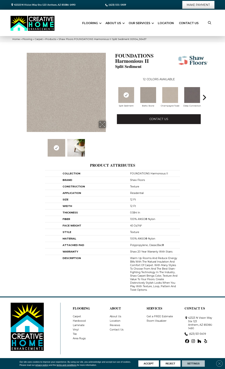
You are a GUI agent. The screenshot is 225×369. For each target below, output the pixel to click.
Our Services (139, 23)
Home (16, 39)
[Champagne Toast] (170, 95)
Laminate (79, 325)
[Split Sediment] (126, 95)
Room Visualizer (156, 320)
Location (166, 23)
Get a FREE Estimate (160, 316)
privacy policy (41, 365)
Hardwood (79, 320)
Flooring (90, 23)
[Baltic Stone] (148, 95)
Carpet (39, 39)
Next (108, 146)
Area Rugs (79, 338)
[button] (100, 23)
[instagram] (193, 341)
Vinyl (76, 329)
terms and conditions (66, 365)
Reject (170, 363)
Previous (24, 146)
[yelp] (205, 341)
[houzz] (199, 341)
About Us (113, 23)
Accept (149, 363)
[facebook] (187, 341)
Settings (193, 363)
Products (50, 39)
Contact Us (189, 23)
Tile (75, 334)
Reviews (115, 325)
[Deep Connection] (192, 95)
